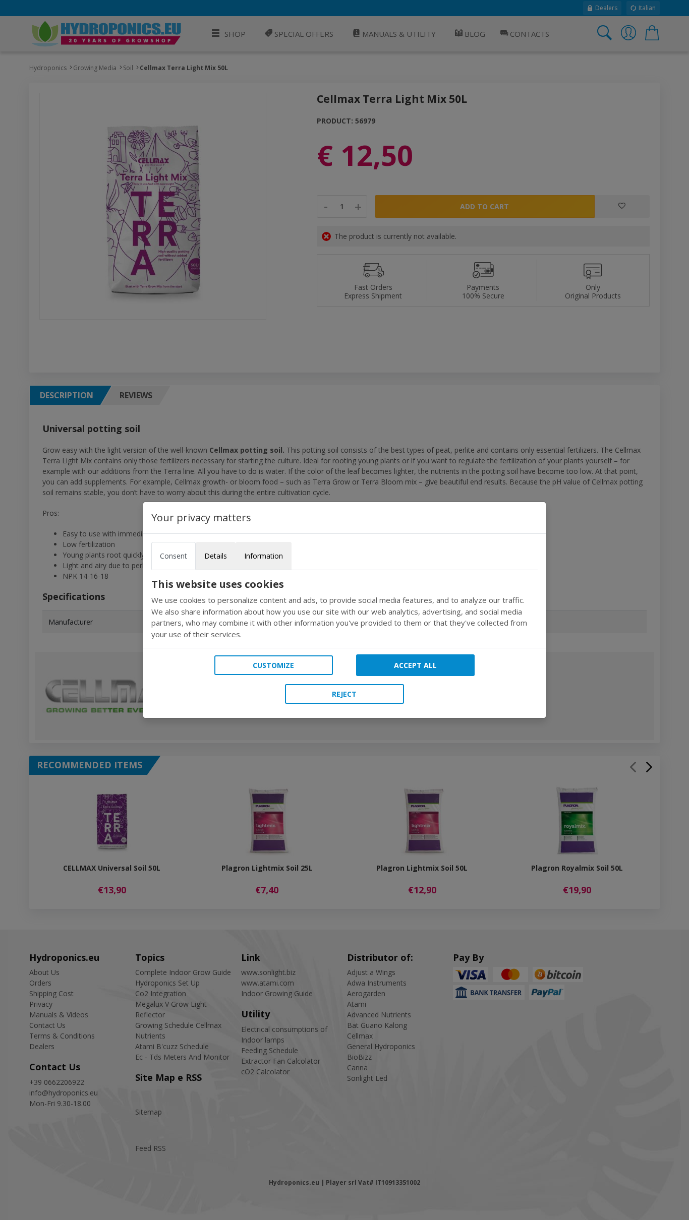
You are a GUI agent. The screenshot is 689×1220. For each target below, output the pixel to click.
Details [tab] (215, 556)
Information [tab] (263, 556)
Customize (273, 665)
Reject (344, 694)
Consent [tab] (173, 556)
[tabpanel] (344, 609)
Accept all (415, 665)
